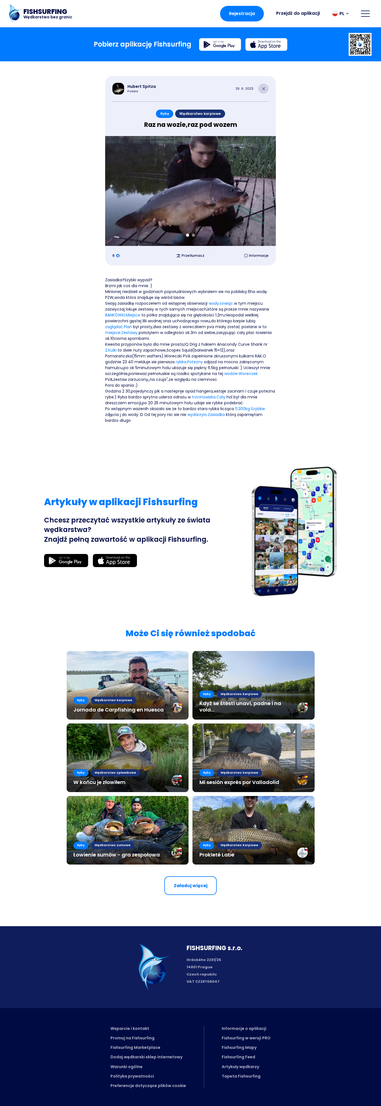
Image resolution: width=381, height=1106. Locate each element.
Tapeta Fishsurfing (241, 1076)
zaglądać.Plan (118, 327)
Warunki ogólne (126, 1066)
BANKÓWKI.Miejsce (122, 315)
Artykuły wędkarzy (240, 1066)
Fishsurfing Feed (238, 1056)
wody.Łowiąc (221, 303)
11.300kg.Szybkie (250, 409)
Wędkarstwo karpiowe (200, 113)
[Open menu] (365, 14)
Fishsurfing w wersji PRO (246, 1037)
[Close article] (263, 89)
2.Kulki (111, 350)
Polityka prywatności (132, 1076)
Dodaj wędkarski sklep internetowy (146, 1056)
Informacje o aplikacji (244, 1028)
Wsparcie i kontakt (129, 1028)
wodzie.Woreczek (241, 373)
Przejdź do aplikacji (298, 13)
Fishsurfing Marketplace (135, 1047)
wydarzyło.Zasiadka (206, 414)
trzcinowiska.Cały (208, 397)
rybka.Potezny (189, 362)
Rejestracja (242, 13)
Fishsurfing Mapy (239, 1047)
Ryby (164, 113)
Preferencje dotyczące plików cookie (148, 1085)
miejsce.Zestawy (121, 332)
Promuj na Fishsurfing (132, 1037)
